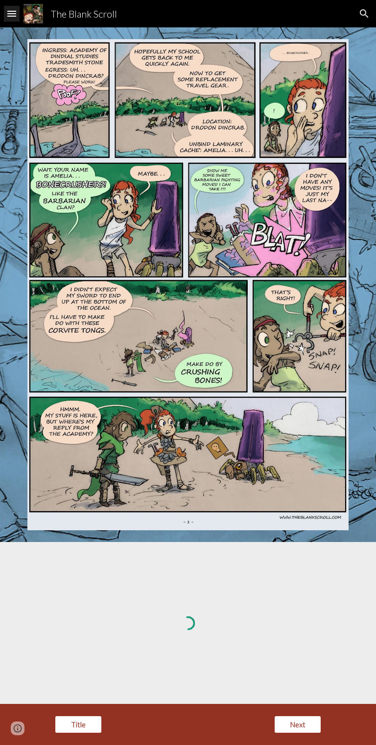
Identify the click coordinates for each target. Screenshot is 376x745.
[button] (12, 13)
